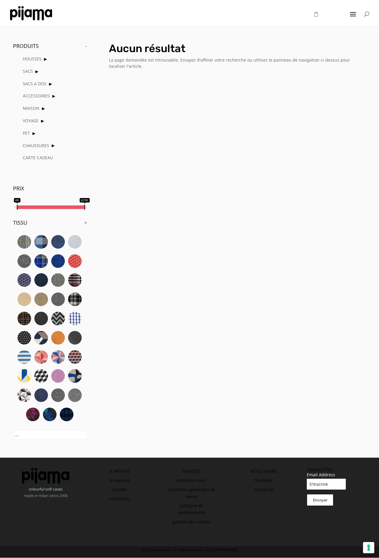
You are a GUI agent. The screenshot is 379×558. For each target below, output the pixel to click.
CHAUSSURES (36, 145)
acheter (119, 489)
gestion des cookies (191, 522)
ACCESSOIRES (36, 96)
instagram (263, 489)
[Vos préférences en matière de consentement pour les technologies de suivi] (368, 547)
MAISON (31, 108)
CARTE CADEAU (38, 157)
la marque (119, 480)
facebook (263, 480)
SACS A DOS (34, 83)
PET (26, 133)
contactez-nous (191, 480)
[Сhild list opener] (45, 59)
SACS (28, 71)
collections (119, 498)
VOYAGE (30, 120)
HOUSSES (32, 59)
